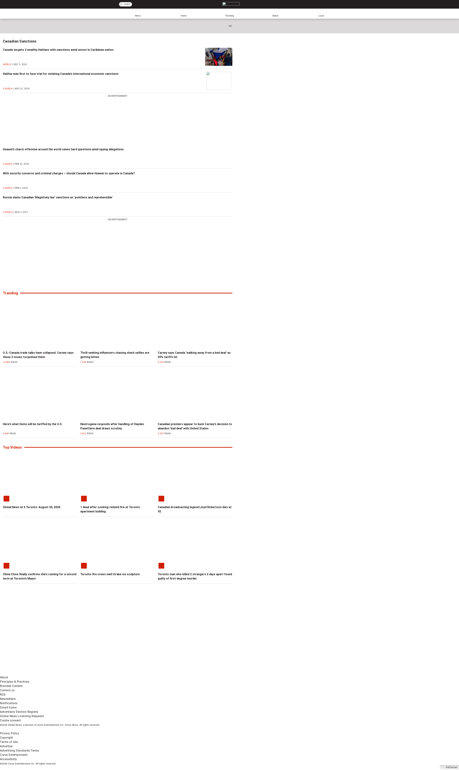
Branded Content (11, 686)
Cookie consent (10, 720)
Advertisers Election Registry (19, 712)
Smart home (8, 707)
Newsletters (8, 699)
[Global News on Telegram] (136, 673)
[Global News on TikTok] (82, 673)
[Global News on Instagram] (191, 645)
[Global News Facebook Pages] (27, 645)
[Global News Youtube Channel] (136, 645)
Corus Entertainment (14, 755)
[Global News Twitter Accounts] (82, 645)
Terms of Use (9, 742)
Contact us (7, 690)
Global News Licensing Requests (22, 716)
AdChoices (451, 767)
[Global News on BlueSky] (191, 673)
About (4, 677)
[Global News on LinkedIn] (27, 673)
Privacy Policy (9, 733)
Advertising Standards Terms (19, 750)
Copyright (6, 737)
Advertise (6, 746)
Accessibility (8, 759)
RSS (3, 694)
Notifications (9, 703)
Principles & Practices (14, 681)
